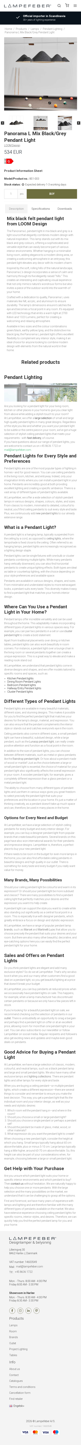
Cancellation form (20, 1392)
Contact (14, 1375)
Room (13, 1331)
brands (8, 929)
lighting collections (40, 1076)
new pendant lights (47, 513)
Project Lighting (18, 1349)
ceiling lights (54, 538)
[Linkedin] (28, 1312)
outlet (7, 1018)
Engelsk (18, 1405)
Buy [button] (51, 193)
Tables (13, 1355)
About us (14, 1368)
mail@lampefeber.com (29, 1266)
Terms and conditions (22, 1386)
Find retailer (16, 1398)
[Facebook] (12, 1312)
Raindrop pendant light (26, 758)
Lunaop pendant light (41, 741)
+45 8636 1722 (24, 1271)
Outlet (12, 1343)
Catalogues (16, 1380)
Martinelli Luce (46, 929)
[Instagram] (20, 1312)
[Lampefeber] (27, 5)
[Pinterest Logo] (37, 1312)
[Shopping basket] (67, 5)
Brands (13, 1337)
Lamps (13, 1325)
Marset (28, 929)
